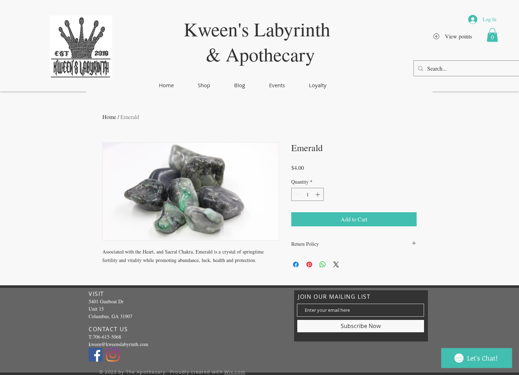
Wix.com (234, 372)
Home (109, 116)
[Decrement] (296, 194)
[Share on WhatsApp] (322, 264)
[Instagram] (113, 355)
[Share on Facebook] (296, 264)
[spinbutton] (307, 194)
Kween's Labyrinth (257, 29)
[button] (492, 35)
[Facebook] (95, 355)
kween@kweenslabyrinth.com (118, 344)
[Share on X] (336, 264)
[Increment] (318, 194)
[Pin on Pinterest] (309, 264)
